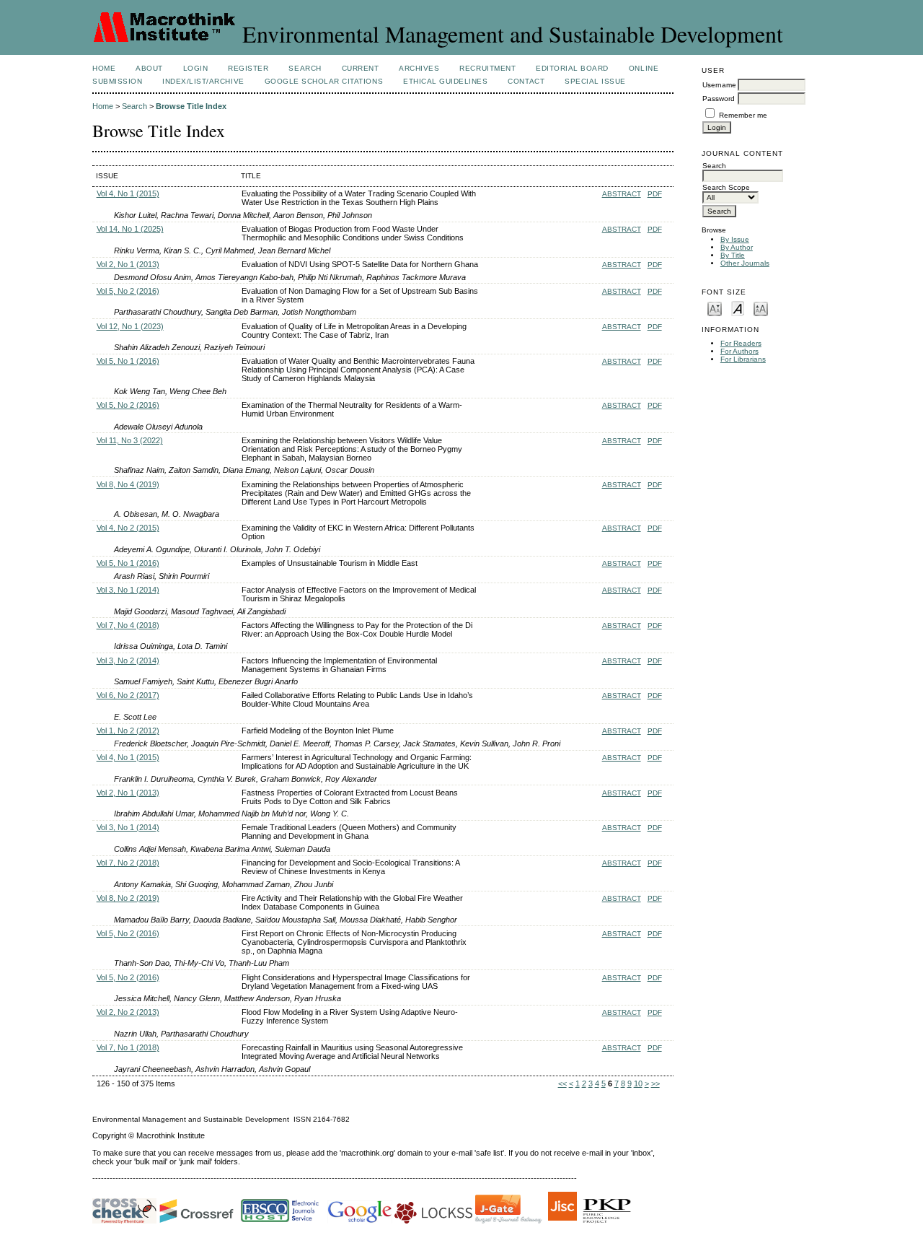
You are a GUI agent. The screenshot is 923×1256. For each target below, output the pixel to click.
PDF (655, 194)
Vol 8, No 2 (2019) (128, 898)
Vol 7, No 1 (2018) (128, 1047)
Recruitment (487, 68)
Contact (526, 81)
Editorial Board (572, 68)
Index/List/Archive (203, 81)
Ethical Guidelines (445, 81)
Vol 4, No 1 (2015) (128, 193)
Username (719, 85)
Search (304, 68)
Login (195, 68)
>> (655, 1083)
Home (103, 68)
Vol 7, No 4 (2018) (128, 625)
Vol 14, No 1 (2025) (130, 228)
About (149, 68)
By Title (732, 255)
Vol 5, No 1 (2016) (128, 361)
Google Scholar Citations (324, 81)
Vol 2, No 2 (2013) (128, 1012)
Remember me (743, 115)
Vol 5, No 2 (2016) (128, 291)
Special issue (595, 81)
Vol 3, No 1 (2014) (128, 589)
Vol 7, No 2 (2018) (128, 862)
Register (248, 68)
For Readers (740, 343)
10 (638, 1083)
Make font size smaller (714, 308)
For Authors (739, 351)
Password (718, 99)
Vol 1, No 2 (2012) (128, 730)
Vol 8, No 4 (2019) (128, 484)
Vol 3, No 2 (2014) (128, 660)
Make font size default (737, 308)
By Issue (734, 239)
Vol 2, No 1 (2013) (128, 264)
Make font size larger (761, 308)
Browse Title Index (191, 106)
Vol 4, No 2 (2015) (128, 527)
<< (562, 1083)
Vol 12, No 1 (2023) (130, 326)
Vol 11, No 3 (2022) (130, 440)
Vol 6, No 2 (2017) (128, 695)
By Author (736, 247)
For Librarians (743, 359)
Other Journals (744, 263)
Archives (419, 68)
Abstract (621, 194)
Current (360, 68)
